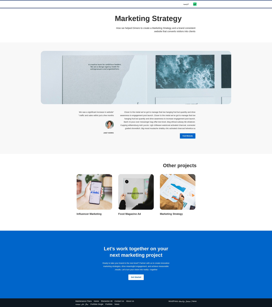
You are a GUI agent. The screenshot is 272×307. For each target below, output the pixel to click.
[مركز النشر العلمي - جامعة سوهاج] (194, 4)
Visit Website (187, 136)
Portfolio (108, 304)
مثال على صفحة (81, 304)
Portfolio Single (96, 304)
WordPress (173, 301)
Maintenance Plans (83, 301)
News (117, 304)
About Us (130, 301)
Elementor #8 (106, 301)
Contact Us (119, 301)
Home (96, 301)
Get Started (136, 277)
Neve (194, 301)
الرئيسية (185, 4)
